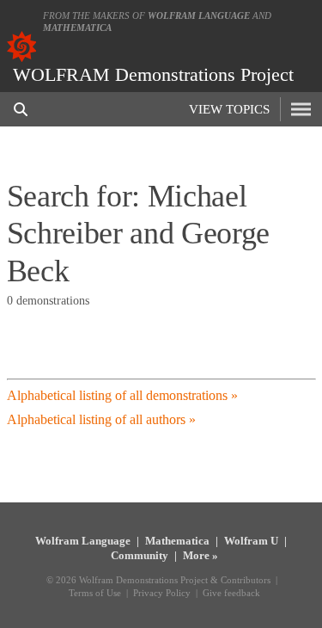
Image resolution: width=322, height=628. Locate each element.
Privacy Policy (162, 593)
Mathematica (77, 27)
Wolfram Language (199, 15)
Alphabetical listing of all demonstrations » (122, 395)
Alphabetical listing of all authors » (101, 419)
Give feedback (231, 593)
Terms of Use (95, 593)
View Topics (229, 109)
